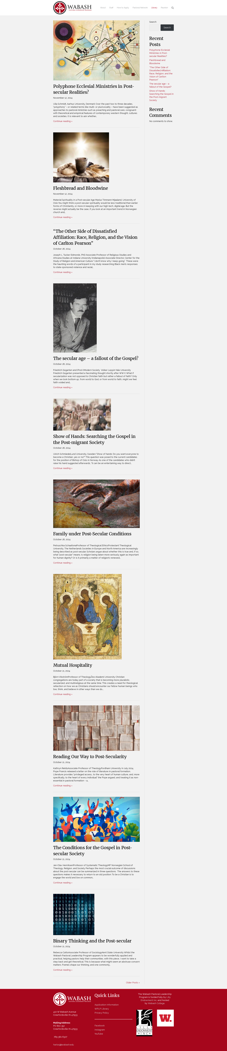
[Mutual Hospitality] (87, 616)
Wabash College (156, 1003)
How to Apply (123, 8)
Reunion (164, 8)
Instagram (100, 1029)
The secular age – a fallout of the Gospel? (96, 358)
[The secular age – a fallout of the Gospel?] (75, 318)
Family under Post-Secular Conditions (92, 534)
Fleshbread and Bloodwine (80, 188)
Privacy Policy (102, 1013)
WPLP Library (102, 1009)
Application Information (107, 1004)
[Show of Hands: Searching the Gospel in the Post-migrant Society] (82, 414)
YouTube (99, 1034)
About (103, 8)
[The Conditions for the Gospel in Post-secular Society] (96, 819)
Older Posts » (133, 982)
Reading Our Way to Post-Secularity (90, 756)
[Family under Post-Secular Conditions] (96, 503)
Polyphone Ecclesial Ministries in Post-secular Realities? (159, 53)
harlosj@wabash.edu (63, 1044)
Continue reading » (62, 121)
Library (154, 8)
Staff (111, 8)
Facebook (100, 1025)
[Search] (172, 8)
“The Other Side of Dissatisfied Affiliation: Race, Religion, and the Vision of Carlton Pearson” (95, 237)
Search (152, 22)
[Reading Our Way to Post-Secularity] (96, 728)
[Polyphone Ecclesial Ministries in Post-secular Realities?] (96, 50)
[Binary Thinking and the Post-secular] (73, 914)
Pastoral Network (140, 8)
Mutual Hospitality (72, 665)
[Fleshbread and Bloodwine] (81, 157)
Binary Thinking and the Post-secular (92, 941)
